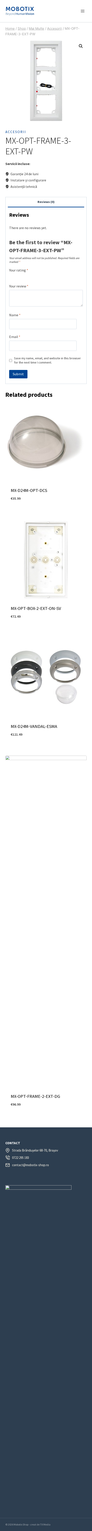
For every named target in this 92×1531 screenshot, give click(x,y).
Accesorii (15, 132)
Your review (18, 286)
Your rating (18, 270)
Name (15, 315)
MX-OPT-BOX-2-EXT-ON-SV (36, 608)
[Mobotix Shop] (19, 11)
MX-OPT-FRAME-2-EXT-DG (35, 1096)
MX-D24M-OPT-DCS (29, 490)
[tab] (46, 202)
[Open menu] (82, 11)
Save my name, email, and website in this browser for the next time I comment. (47, 360)
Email (14, 336)
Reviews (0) (46, 202)
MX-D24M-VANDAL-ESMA (34, 726)
